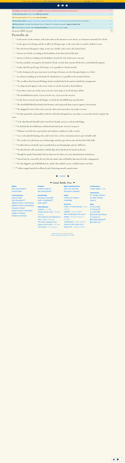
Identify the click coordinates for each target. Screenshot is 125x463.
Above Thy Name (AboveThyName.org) (55, 1)
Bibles (14, 186)
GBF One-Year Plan (42, 14)
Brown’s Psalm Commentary (22, 211)
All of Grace (47, 227)
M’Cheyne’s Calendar (72, 191)
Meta (92, 204)
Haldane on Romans (19, 216)
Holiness (44, 209)
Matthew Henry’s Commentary (23, 203)
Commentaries (17, 195)
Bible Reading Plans (72, 186)
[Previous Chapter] (57, 176)
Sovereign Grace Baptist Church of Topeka (64, 235)
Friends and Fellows (99, 214)
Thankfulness (74, 222)
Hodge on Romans (18, 213)
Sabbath (73, 212)
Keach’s (93, 200)
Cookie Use (96, 222)
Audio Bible (96, 212)
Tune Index (96, 207)
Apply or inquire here (73, 24)
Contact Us (96, 217)
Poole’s (47, 21)
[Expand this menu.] (122, 460)
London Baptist (98, 189)
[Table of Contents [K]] (62, 5)
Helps (66, 195)
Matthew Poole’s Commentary (23, 205)
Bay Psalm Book (44, 191)
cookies (40, 11)
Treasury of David (18, 208)
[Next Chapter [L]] (67, 5)
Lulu (65, 27)
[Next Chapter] (68, 176)
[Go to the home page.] (114, 460)
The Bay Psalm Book (40, 27)
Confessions (95, 186)
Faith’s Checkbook (45, 200)
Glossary (96, 209)
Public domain (55, 233)
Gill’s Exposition (18, 200)
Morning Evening (45, 198)
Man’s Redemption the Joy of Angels (74, 216)
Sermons (67, 204)
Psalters (41, 186)
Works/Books (43, 207)
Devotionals (42, 195)
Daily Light (42, 203)
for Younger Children (97, 195)
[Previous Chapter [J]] (58, 5)
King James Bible (19, 189)
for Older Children (96, 198)
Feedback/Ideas (98, 220)
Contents (62, 176)
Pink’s (59, 21)
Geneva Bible (17, 191)
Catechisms (94, 193)
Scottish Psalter (44, 189)
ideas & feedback (41, 17)
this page (87, 1)
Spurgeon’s (33, 21)
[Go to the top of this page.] (118, 460)
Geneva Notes (17, 198)
